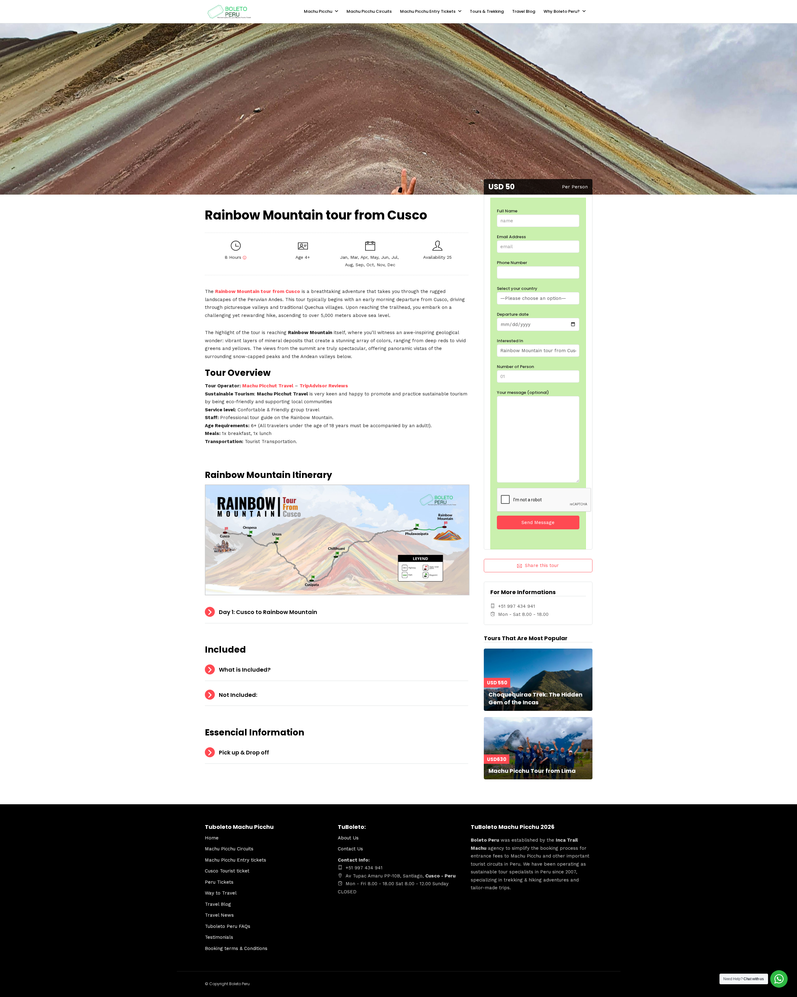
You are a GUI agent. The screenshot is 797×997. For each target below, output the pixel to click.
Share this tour (542, 565)
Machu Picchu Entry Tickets (427, 11)
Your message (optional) (523, 392)
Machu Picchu (318, 11)
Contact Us (351, 849)
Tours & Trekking (487, 11)
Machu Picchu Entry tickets (235, 860)
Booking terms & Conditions (236, 948)
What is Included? (245, 669)
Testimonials (219, 937)
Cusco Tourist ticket (227, 871)
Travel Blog (523, 11)
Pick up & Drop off (244, 752)
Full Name (507, 211)
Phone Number (512, 263)
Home (212, 838)
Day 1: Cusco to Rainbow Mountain (268, 612)
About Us (348, 838)
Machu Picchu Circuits (369, 11)
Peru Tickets (219, 882)
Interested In (510, 341)
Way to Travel (221, 893)
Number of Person (515, 367)
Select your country (517, 288)
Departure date (513, 314)
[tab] (337, 612)
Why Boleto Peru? (562, 11)
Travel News (219, 915)
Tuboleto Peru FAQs (227, 926)
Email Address (511, 237)
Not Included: (238, 695)
